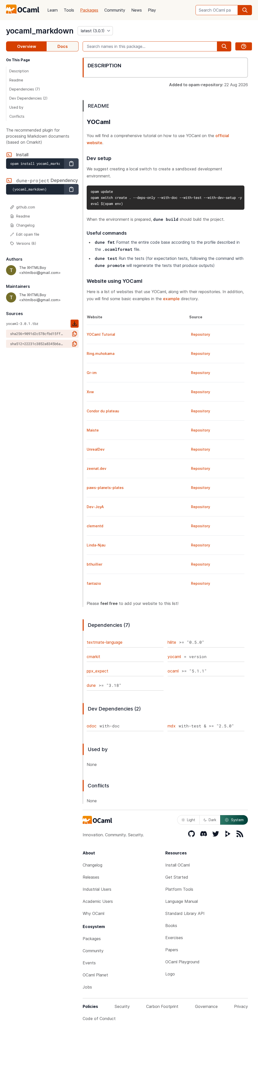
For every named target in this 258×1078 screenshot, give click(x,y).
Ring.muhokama (100, 353)
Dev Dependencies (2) (28, 98)
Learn (52, 10)
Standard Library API (185, 913)
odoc (91, 725)
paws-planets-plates (105, 487)
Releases (91, 877)
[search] (245, 10)
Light (191, 820)
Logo (170, 973)
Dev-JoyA (95, 507)
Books (171, 925)
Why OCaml (93, 913)
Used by (16, 107)
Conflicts (16, 116)
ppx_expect (97, 670)
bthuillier (94, 564)
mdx (172, 725)
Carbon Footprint (162, 1006)
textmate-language (104, 642)
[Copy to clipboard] (71, 163)
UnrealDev (96, 449)
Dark (212, 820)
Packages (89, 10)
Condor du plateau (103, 411)
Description (19, 71)
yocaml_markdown (40, 30)
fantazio (94, 583)
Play (152, 10)
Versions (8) (26, 243)
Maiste (93, 430)
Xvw (90, 392)
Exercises (174, 937)
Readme (16, 80)
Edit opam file (27, 234)
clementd (95, 526)
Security (122, 1006)
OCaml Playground (182, 961)
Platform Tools (179, 889)
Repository (200, 334)
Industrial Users (97, 889)
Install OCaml (177, 865)
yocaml (174, 656)
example (171, 298)
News (136, 10)
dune (91, 685)
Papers (171, 949)
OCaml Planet (95, 974)
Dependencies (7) (24, 89)
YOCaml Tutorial (101, 334)
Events (89, 962)
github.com (25, 207)
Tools (69, 10)
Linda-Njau (96, 545)
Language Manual (181, 901)
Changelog (25, 225)
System (237, 820)
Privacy (241, 1006)
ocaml (173, 670)
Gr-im (92, 373)
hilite (172, 642)
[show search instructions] (243, 46)
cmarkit (93, 656)
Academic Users (98, 901)
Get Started (176, 877)
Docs (62, 46)
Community (114, 10)
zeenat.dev (96, 468)
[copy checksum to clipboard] (75, 334)
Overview (26, 46)
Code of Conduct (99, 1018)
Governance (206, 1006)
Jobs (87, 987)
